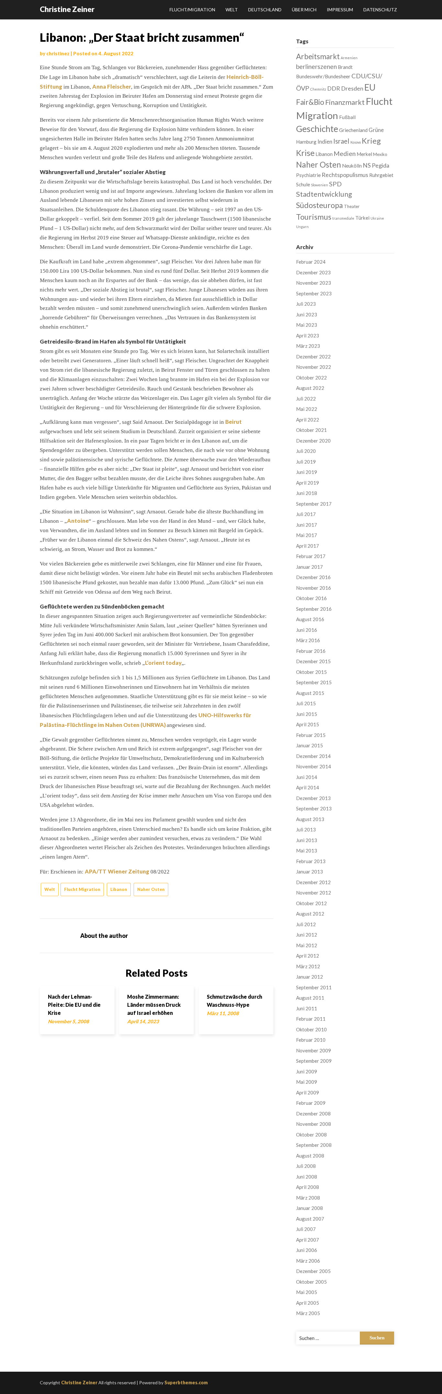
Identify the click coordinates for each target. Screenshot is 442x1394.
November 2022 (313, 367)
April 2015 (307, 724)
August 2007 (310, 1219)
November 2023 (313, 283)
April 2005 (307, 1303)
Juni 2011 (306, 1008)
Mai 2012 (306, 945)
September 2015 (314, 682)
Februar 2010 (311, 1040)
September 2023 (314, 293)
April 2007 (307, 1240)
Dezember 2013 (313, 798)
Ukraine (377, 218)
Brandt (345, 67)
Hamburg (306, 142)
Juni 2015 (306, 714)
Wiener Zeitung (128, 871)
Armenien (349, 58)
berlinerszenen (316, 66)
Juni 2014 (306, 777)
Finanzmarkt (345, 102)
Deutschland (265, 9)
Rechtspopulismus (345, 174)
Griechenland (353, 130)
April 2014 (307, 787)
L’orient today (163, 662)
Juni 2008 (306, 1177)
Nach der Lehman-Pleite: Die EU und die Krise (74, 1004)
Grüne (376, 129)
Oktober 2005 (311, 1282)
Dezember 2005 (313, 1271)
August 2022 (310, 388)
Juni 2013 (306, 840)
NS (367, 165)
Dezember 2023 (313, 272)
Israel (341, 141)
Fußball (347, 117)
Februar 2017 (311, 556)
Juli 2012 (306, 924)
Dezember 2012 (313, 882)
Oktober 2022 (311, 377)
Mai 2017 (306, 535)
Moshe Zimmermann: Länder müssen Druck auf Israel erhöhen (154, 1004)
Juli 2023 (306, 304)
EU (370, 87)
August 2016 (310, 619)
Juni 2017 (306, 525)
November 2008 (313, 1124)
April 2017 (307, 546)
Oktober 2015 (311, 672)
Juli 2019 (306, 462)
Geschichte (317, 129)
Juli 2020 (306, 451)
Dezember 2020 (313, 441)
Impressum (340, 9)
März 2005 (308, 1313)
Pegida (380, 165)
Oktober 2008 (311, 1134)
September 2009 (314, 1061)
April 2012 (307, 956)
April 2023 (307, 335)
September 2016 (314, 609)
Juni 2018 (306, 493)
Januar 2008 (309, 1208)
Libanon (118, 889)
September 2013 (314, 808)
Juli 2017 (306, 514)
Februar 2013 (311, 861)
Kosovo (355, 142)
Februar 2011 (311, 1019)
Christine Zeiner (67, 9)
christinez (58, 53)
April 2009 (307, 1092)
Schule (303, 184)
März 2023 (308, 346)
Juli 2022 (306, 398)
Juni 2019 (306, 472)
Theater (351, 206)
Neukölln (352, 166)
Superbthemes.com (186, 1382)
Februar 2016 (311, 651)
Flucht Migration (82, 889)
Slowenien (319, 185)
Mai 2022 (306, 409)
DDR (333, 88)
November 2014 (313, 766)
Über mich (304, 9)
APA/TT (95, 871)
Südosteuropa (319, 205)
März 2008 (308, 1198)
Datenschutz (380, 9)
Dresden (352, 88)
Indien (324, 141)
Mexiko (380, 154)
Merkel (364, 154)
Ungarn (302, 227)
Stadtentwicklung (324, 194)
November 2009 (313, 1050)
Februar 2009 (311, 1103)
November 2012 (313, 892)
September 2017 (314, 504)
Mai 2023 (306, 325)
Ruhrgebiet (381, 175)
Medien (345, 153)
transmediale (343, 218)
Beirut (233, 421)
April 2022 (307, 420)
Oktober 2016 (311, 598)
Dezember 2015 (313, 661)
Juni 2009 (306, 1071)
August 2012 (310, 914)
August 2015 (310, 693)
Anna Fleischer (111, 86)
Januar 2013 (309, 871)
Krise (305, 153)
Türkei (362, 218)
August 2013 (310, 819)
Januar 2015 (309, 745)
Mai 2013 (306, 850)
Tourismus (313, 216)
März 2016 (308, 640)
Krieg (371, 140)
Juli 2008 (306, 1166)
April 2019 (307, 483)
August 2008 (310, 1155)
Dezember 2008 (313, 1113)
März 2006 (308, 1261)
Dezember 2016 (313, 577)
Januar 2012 (309, 977)
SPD (335, 184)
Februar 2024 (311, 262)
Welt (232, 9)
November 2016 (313, 588)
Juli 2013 (306, 829)
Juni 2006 (306, 1250)
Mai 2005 (306, 1292)
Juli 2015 (306, 703)
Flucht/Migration (192, 9)
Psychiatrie (308, 175)
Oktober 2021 (311, 430)
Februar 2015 (311, 735)
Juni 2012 (306, 935)
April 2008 (307, 1187)
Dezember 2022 (313, 356)
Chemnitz (318, 89)
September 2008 (314, 1145)
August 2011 (310, 998)
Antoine (78, 520)
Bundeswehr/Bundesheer (323, 76)
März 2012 (308, 966)
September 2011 (314, 987)
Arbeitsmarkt (318, 56)
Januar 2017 (309, 567)
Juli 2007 (306, 1229)
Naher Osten (151, 889)
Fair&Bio (310, 102)
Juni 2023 (306, 314)
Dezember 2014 (313, 756)
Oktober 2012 (311, 903)
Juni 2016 (306, 630)
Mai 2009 (306, 1082)
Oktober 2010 (311, 1029)
